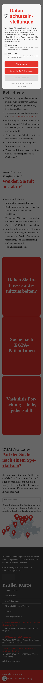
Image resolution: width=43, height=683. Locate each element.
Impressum (29, 83)
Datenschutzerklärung (17, 83)
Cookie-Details (21, 86)
